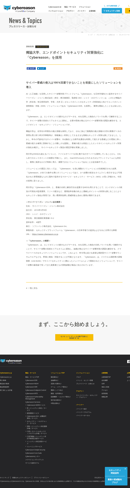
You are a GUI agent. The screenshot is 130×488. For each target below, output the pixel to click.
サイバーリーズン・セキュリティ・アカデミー (87, 396)
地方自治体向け (56, 400)
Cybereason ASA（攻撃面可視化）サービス (36, 417)
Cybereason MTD (31, 393)
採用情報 (105, 393)
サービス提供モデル (32, 463)
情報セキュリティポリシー (21, 478)
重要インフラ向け (57, 390)
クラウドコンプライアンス (34, 460)
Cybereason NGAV (31, 384)
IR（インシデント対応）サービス (37, 409)
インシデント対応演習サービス (37, 442)
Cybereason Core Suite (33, 453)
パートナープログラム (83, 412)
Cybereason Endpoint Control (35, 390)
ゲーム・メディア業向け (59, 387)
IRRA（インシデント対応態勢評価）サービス (37, 427)
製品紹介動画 (4, 384)
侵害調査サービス (33, 413)
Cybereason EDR (31, 380)
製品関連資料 (4, 387)
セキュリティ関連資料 (115, 471)
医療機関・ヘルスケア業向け (61, 397)
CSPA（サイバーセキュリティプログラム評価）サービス (37, 432)
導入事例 (3, 380)
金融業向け (54, 380)
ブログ (78, 377)
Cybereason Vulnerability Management (34, 398)
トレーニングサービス (34, 446)
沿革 (103, 384)
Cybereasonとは (6, 377)
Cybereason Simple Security (35, 450)
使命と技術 (105, 387)
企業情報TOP (106, 377)
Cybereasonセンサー (32, 456)
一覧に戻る (33, 288)
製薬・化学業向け (57, 393)
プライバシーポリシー (41, 478)
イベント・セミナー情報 (84, 380)
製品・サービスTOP (32, 377)
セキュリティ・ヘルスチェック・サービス (37, 422)
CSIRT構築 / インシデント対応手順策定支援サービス (36, 437)
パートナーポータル (83, 415)
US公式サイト (99, 478)
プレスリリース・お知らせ (85, 384)
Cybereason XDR (31, 387)
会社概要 (105, 380)
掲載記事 (105, 397)
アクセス (105, 390)
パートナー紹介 (81, 409)
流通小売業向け (56, 384)
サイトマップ (4, 478)
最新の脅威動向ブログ (115, 481)
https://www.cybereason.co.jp (45, 234)
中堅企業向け (55, 403)
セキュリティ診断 (113, 10)
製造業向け (54, 377)
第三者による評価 (6, 390)
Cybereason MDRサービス (36, 405)
